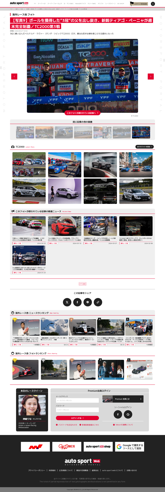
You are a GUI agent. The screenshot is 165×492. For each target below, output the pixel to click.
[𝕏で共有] (67, 302)
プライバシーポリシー (36, 470)
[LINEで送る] (87, 302)
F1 (35, 3)
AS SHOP (120, 3)
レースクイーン (110, 3)
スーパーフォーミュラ (54, 3)
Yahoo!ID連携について (124, 425)
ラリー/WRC (92, 3)
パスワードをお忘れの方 (67, 425)
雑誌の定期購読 (82, 470)
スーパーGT (42, 3)
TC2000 (83, 284)
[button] (151, 77)
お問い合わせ (132, 470)
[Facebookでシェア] (77, 302)
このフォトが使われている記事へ (81, 112)
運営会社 (95, 470)
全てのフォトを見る (143, 147)
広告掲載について (66, 470)
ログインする (76, 418)
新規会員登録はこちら (90, 425)
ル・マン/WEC (69, 3)
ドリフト (101, 3)
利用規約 (52, 470)
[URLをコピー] (98, 302)
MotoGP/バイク (80, 3)
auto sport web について (112, 470)
